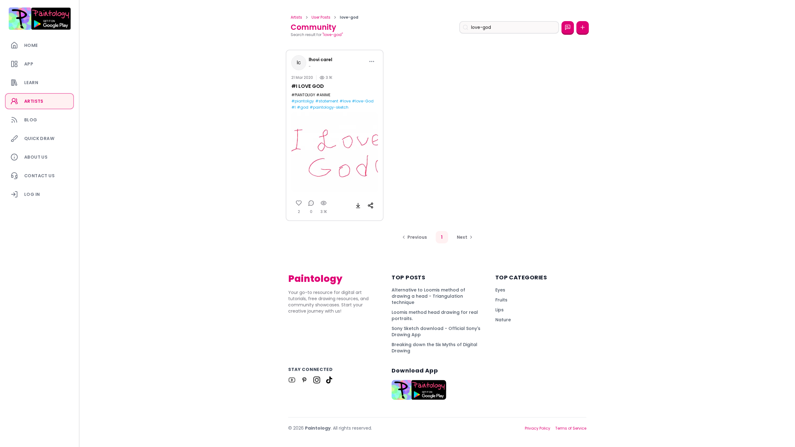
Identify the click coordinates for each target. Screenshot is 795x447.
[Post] (582, 27)
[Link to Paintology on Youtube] (292, 380)
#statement (326, 101)
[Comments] (311, 203)
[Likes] (299, 203)
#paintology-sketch (329, 107)
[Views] (323, 203)
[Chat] (567, 27)
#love (345, 101)
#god (302, 107)
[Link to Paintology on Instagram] (316, 380)
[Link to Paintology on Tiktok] (329, 380)
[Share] (370, 205)
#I (293, 107)
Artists (296, 17)
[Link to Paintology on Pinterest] (304, 380)
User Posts (320, 17)
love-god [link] (349, 17)
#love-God (363, 101)
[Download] (358, 205)
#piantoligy (302, 101)
